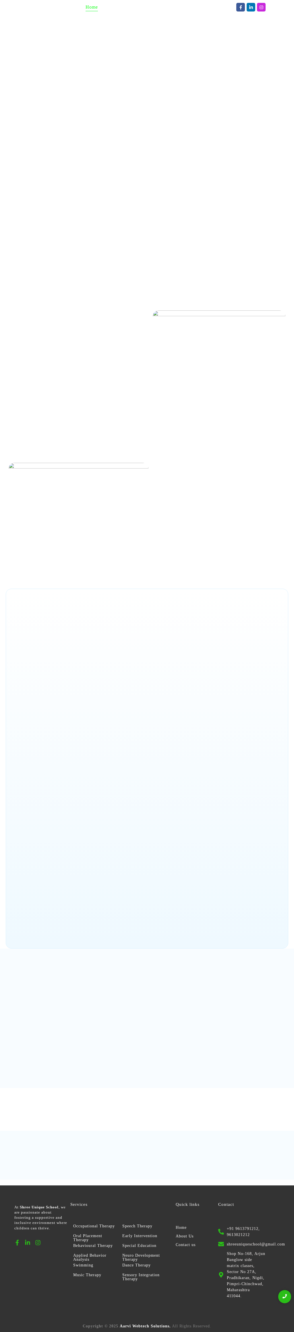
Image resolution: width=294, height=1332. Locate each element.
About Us (185, 1236)
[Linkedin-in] (251, 7)
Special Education (139, 1245)
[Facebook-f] (240, 7)
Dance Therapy (136, 1265)
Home (181, 1227)
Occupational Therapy (94, 1226)
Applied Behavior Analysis (90, 1257)
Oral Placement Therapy (87, 1238)
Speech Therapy (137, 1226)
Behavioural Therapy (93, 1245)
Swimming (83, 1265)
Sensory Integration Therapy (141, 1277)
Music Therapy (87, 1275)
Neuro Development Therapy (141, 1257)
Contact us (186, 1245)
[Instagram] (261, 7)
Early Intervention (139, 1236)
